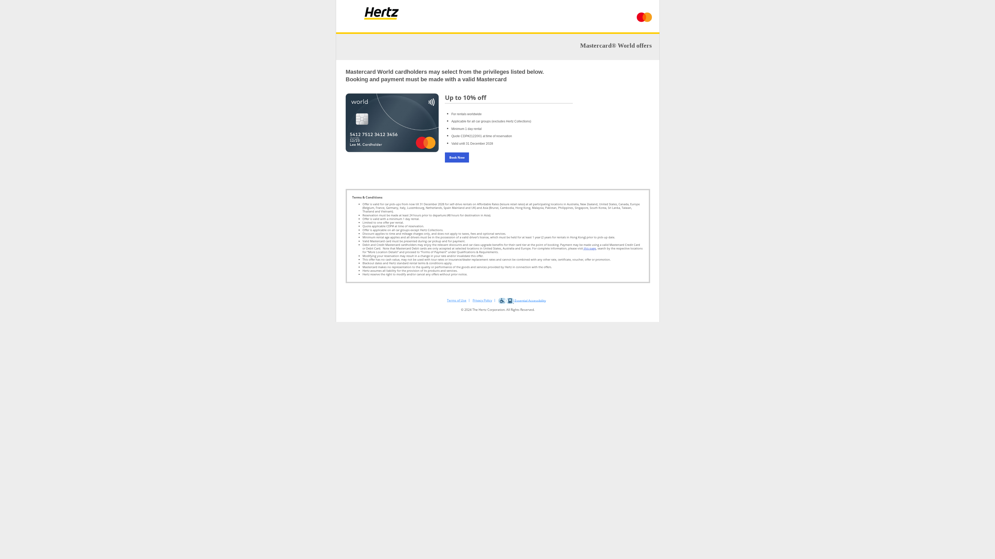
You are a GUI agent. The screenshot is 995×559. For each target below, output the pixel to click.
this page (589, 248)
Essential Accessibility (530, 300)
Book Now (457, 157)
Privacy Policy (482, 300)
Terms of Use (456, 300)
